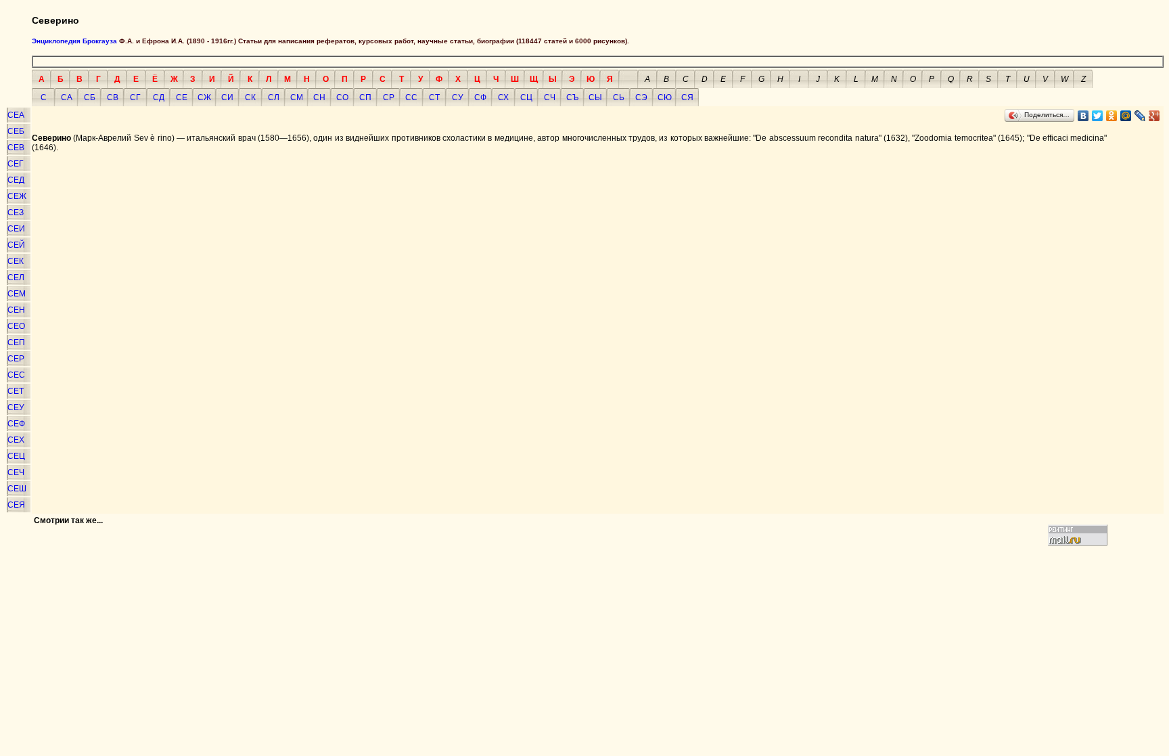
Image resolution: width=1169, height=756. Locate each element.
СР (388, 97)
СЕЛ (15, 277)
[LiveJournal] (1140, 116)
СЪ (572, 97)
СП (365, 97)
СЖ (204, 97)
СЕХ (15, 440)
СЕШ (16, 488)
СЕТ (15, 391)
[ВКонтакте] (1083, 116)
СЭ (641, 97)
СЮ (665, 97)
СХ (503, 97)
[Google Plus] (1154, 116)
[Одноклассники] (1112, 116)
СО (342, 97)
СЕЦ (16, 456)
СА (66, 97)
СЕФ (16, 423)
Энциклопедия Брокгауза (74, 41)
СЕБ (15, 131)
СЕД (15, 180)
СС (411, 97)
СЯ (687, 97)
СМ (296, 97)
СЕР (15, 358)
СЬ (618, 97)
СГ (135, 97)
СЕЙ (16, 245)
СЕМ (16, 293)
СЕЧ (15, 472)
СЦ (526, 97)
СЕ (181, 97)
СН (319, 97)
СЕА (15, 115)
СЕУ (15, 407)
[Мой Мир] (1126, 116)
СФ (480, 97)
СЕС (16, 375)
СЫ (595, 97)
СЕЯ (16, 505)
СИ (227, 97)
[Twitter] (1098, 116)
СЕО (16, 326)
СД (158, 97)
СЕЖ (16, 196)
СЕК (15, 261)
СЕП (16, 342)
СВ (112, 97)
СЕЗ (15, 212)
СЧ (549, 97)
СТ (434, 97)
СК (250, 97)
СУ (457, 97)
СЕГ (15, 164)
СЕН (16, 310)
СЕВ (15, 147)
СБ (89, 97)
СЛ (273, 97)
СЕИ (16, 229)
